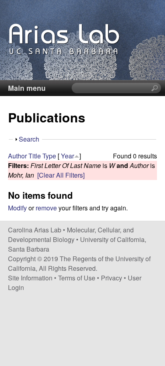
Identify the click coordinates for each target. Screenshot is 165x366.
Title (34, 155)
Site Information (30, 277)
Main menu (27, 88)
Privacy (111, 277)
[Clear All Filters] (61, 175)
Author (17, 155)
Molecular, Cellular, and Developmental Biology (71, 234)
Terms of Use (76, 277)
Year (67, 155)
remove (46, 207)
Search (29, 139)
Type (49, 155)
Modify (17, 207)
